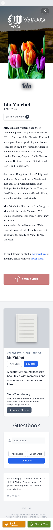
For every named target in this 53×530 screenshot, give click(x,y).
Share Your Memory (19, 410)
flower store (37, 258)
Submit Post (26, 460)
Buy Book (30, 363)
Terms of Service (34, 517)
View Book (14, 363)
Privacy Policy (18, 517)
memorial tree (39, 253)
